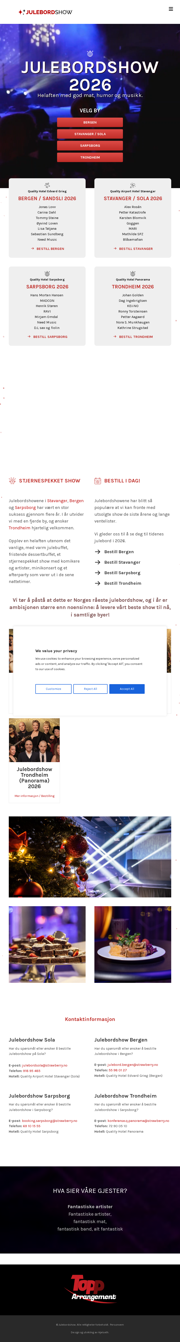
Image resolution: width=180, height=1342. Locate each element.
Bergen (76, 500)
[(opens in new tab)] (90, 1282)
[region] (90, 671)
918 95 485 (31, 1071)
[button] (47, 249)
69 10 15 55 (31, 1126)
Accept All (127, 689)
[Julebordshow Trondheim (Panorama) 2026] (34, 740)
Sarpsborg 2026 (47, 287)
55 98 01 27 (118, 1070)
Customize (53, 689)
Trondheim (20, 527)
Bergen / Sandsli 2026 (47, 198)
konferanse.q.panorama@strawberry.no (138, 1121)
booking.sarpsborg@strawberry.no (49, 1121)
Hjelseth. (103, 1324)
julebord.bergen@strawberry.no (133, 1065)
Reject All (90, 689)
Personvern (117, 1317)
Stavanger (57, 500)
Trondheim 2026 (133, 287)
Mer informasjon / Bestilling (34, 796)
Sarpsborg (25, 507)
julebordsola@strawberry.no (44, 1065)
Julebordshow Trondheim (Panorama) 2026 (34, 777)
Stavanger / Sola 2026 (133, 198)
